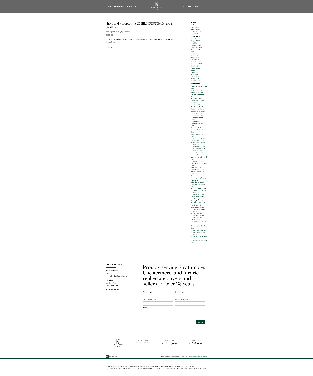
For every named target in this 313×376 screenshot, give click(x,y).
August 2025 (195, 49)
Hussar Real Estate (197, 151)
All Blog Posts (195, 25)
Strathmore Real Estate (117, 32)
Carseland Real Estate (198, 111)
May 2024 (194, 72)
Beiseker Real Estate (198, 98)
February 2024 (196, 78)
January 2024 (195, 80)
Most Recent (195, 39)
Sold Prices (131, 6)
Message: (147, 307)
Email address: (149, 300)
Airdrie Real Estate (197, 92)
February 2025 (196, 60)
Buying (188, 6)
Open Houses (195, 29)
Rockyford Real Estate (198, 188)
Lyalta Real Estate (197, 161)
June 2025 (194, 51)
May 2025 (194, 53)
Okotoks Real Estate (197, 182)
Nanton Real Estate (197, 176)
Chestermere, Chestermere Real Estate (197, 124)
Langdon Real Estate (198, 155)
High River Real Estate (198, 149)
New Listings (195, 27)
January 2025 (195, 62)
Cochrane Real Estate (198, 128)
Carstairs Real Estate (197, 113)
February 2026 (196, 45)
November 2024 (196, 64)
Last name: (179, 292)
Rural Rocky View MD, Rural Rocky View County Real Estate (198, 205)
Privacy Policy (183, 356)
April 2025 (194, 55)
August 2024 (195, 68)
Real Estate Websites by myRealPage (197, 356)
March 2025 (195, 57)
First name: (147, 292)
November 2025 (196, 47)
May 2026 (194, 43)
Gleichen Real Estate (198, 146)
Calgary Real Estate (197, 109)
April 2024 (194, 74)
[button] (106, 289)
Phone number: (181, 300)
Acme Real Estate (197, 90)
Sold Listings (195, 33)
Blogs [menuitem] (181, 6)
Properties (118, 6)
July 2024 (194, 70)
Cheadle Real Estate (197, 115)
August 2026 (195, 41)
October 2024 (195, 66)
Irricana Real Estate (197, 153)
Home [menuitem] (110, 6)
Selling (198, 6)
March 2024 (195, 76)
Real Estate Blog (196, 31)
